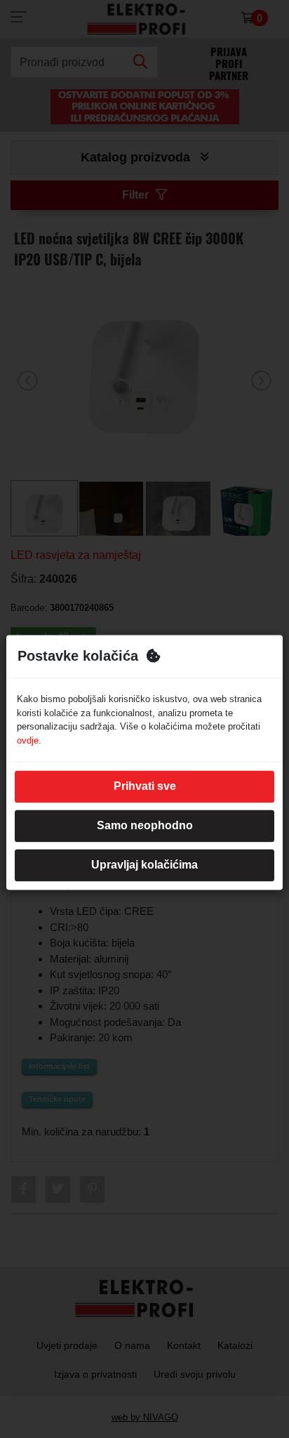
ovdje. (29, 740)
